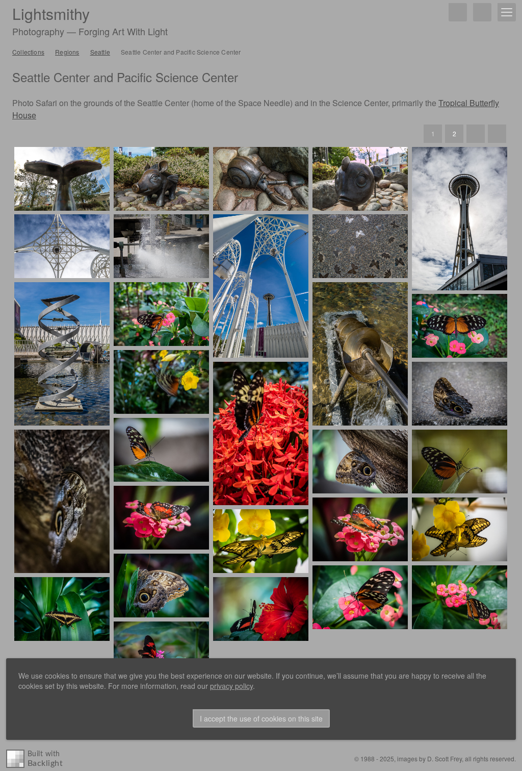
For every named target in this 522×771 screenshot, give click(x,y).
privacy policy (231, 686)
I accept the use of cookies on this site (261, 718)
